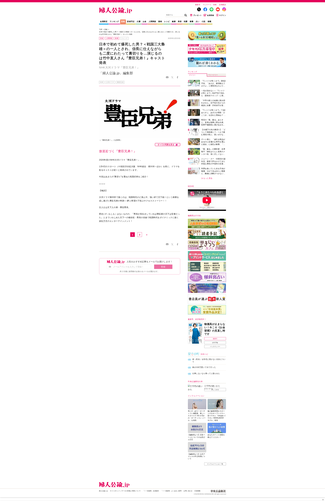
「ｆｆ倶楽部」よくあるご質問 (171, 491)
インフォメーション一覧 (215, 464)
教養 (191, 21)
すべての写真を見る (166, 145)
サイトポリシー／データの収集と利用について (125, 491)
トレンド (124, 38)
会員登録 (210, 15)
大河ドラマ (110, 82)
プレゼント (197, 15)
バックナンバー (215, 346)
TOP (100, 29)
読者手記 (130, 21)
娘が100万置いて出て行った (204, 367)
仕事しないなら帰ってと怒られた (206, 373)
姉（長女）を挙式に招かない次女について (208, 360)
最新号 (197, 5)
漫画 (160, 21)
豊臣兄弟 (120, 82)
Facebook (177, 77)
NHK (101, 82)
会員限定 (103, 21)
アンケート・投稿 (210, 5)
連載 (209, 21)
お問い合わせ (188, 491)
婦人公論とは (103, 491)
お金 (144, 21)
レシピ (167, 21)
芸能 (123, 21)
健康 (174, 21)
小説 (203, 21)
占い (197, 21)
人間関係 (152, 21)
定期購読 (222, 5)
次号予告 (215, 342)
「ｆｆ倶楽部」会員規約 (151, 491)
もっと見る (208, 178)
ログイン (222, 15)
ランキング (114, 21)
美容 (180, 21)
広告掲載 (197, 491)
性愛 (186, 21)
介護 (138, 21)
